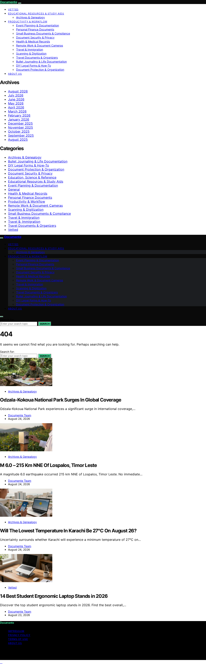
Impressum (16, 630)
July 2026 (15, 95)
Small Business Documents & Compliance (43, 33)
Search (44, 323)
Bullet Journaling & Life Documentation (41, 61)
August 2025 (18, 139)
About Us (15, 73)
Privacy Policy (19, 635)
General (14, 189)
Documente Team (19, 415)
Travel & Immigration (29, 49)
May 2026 (16, 103)
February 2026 (19, 115)
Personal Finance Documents (35, 29)
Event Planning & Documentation (37, 25)
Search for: (7, 319)
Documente (8, 2)
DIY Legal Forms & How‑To (33, 65)
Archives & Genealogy (30, 17)
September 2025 (21, 135)
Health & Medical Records (33, 41)
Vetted (13, 9)
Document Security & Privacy (35, 37)
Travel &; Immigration (24, 222)
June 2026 (16, 99)
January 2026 (18, 119)
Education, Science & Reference (32, 177)
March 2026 (17, 111)
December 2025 (20, 123)
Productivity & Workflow (27, 21)
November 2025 (20, 127)
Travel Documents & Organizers (37, 57)
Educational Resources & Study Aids (36, 13)
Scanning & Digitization (31, 53)
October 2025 (19, 131)
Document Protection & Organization (40, 69)
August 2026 (18, 91)
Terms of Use (18, 639)
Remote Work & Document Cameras (39, 45)
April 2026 (16, 107)
